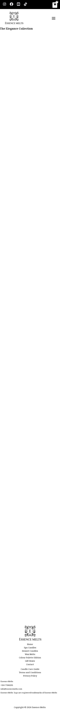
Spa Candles (30, 648)
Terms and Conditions (30, 673)
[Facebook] (11, 4)
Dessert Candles (30, 651)
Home (30, 645)
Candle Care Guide (30, 670)
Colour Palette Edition (30, 658)
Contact (30, 665)
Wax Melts (30, 655)
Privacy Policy (30, 676)
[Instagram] (4, 4)
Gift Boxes (30, 661)
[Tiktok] (25, 4)
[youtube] (18, 4)
